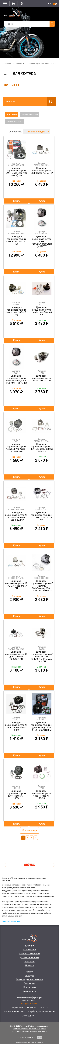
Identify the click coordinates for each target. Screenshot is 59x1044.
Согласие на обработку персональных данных (29, 1031)
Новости (29, 965)
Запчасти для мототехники (29, 979)
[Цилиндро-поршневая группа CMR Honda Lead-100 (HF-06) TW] (16, 148)
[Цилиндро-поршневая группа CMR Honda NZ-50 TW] (41, 148)
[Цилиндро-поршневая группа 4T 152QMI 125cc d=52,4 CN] (41, 492)
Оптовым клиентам (29, 953)
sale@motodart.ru (29, 1003)
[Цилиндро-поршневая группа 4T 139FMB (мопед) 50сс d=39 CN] (41, 424)
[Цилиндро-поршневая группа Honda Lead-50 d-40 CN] (41, 287)
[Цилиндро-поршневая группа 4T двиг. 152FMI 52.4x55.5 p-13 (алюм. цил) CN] (41, 632)
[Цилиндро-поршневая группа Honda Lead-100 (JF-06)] (16, 287)
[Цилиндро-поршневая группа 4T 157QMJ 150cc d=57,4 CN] (16, 561)
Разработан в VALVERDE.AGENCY (29, 1043)
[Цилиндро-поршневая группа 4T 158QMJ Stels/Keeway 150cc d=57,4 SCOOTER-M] (41, 561)
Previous (4, 865)
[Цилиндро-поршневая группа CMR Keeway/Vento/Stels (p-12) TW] (41, 216)
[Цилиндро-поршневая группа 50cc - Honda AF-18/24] (16, 771)
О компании (29, 949)
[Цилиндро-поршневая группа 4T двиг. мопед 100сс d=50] (16, 703)
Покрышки (29, 983)
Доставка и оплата (29, 957)
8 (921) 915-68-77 (29, 1001)
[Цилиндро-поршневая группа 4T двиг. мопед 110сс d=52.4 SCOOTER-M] (41, 703)
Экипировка (29, 991)
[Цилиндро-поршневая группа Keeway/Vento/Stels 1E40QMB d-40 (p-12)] (16, 356)
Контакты (30, 961)
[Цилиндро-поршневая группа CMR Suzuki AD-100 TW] (16, 216)
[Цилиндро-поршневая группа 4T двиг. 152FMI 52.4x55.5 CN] (16, 632)
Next (54, 865)
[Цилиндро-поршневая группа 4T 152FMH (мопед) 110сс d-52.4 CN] (16, 492)
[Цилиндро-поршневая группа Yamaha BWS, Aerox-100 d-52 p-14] (16, 424)
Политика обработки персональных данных (29, 1029)
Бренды (29, 975)
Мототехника (29, 987)
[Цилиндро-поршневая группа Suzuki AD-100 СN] (41, 356)
